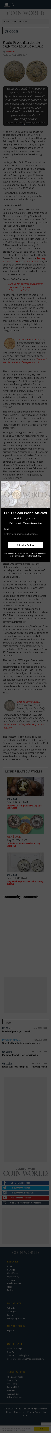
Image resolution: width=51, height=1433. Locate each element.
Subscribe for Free (25, 545)
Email (6, 529)
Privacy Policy (35, 556)
